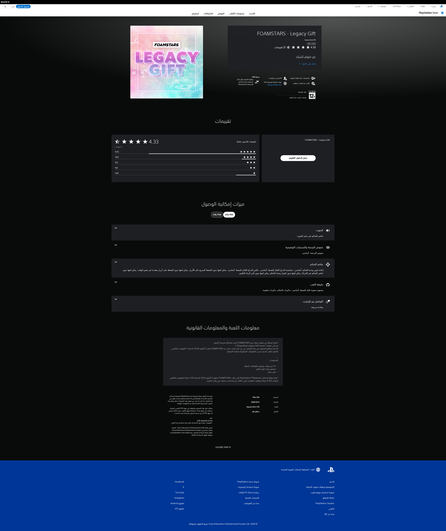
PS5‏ (423, 6)
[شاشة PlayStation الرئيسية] (441, 6)
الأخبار (370, 6)
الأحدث (252, 13)
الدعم (358, 6)
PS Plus (397, 6)
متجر (434, 6)
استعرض (195, 13)
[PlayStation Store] (431, 13)
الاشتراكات (208, 13)
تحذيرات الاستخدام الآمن (204, 420)
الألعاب (411, 6)
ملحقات (383, 6)
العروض (221, 13)
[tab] (229, 215)
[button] (274, 84)
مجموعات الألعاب (236, 13)
